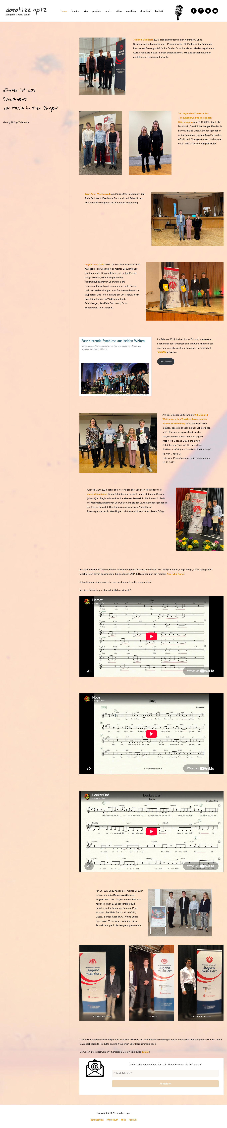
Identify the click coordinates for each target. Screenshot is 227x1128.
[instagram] (201, 11)
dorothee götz (26, 9)
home (64, 11)
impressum (112, 1119)
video (119, 11)
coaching (131, 11)
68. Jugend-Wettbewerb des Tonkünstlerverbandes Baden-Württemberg (186, 419)
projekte (96, 11)
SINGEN (161, 352)
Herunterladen (165, 361)
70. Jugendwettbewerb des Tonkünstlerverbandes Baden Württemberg (195, 117)
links (123, 1119)
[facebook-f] (194, 11)
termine (75, 11)
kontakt (159, 11)
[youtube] (208, 11)
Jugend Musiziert (143, 39)
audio (108, 11)
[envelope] (215, 11)
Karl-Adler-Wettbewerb (98, 194)
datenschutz (97, 1119)
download (145, 11)
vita (86, 11)
